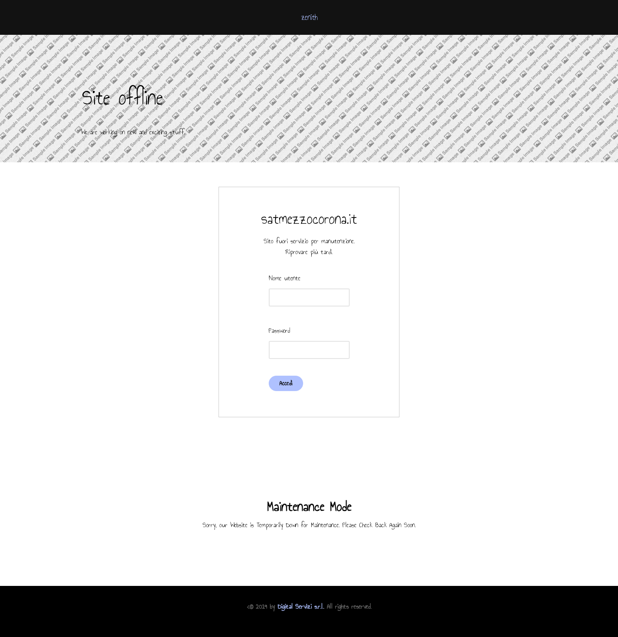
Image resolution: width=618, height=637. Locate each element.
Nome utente (284, 278)
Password (279, 331)
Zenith (309, 17)
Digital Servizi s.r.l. (300, 606)
